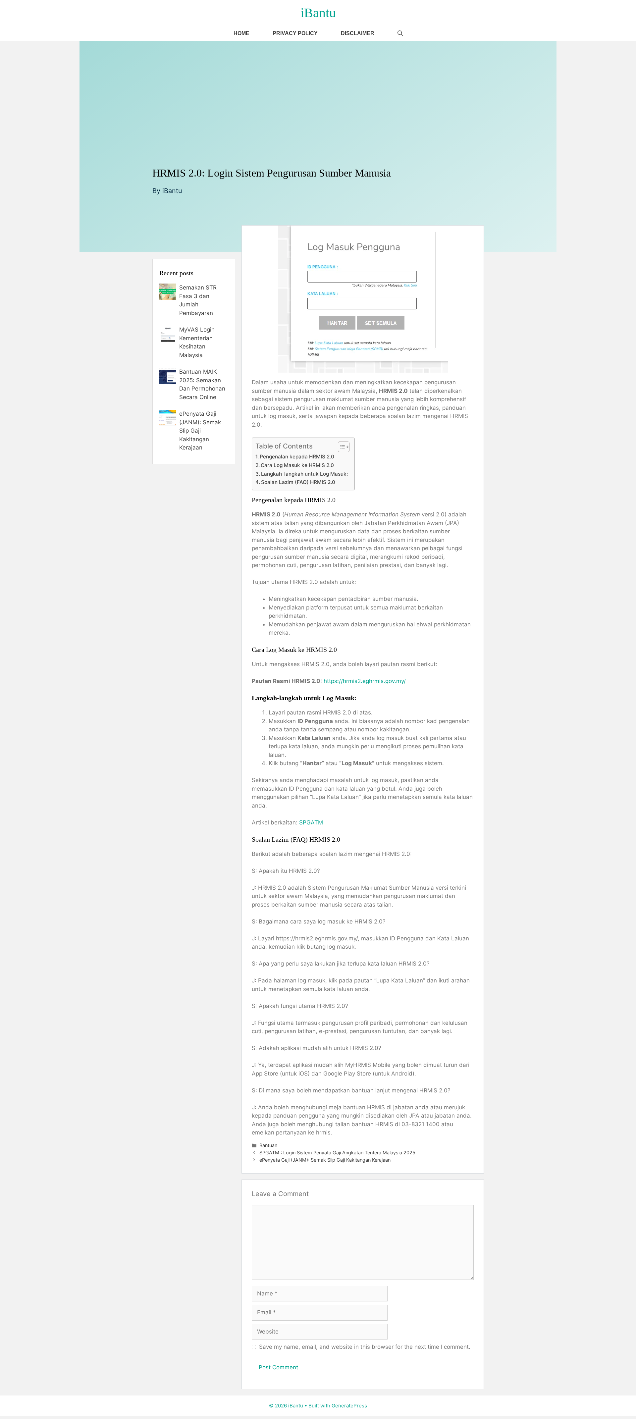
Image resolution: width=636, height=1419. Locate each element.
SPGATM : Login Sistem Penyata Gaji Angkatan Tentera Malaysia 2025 (337, 1152)
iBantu (318, 12)
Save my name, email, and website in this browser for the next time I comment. (364, 1346)
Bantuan (268, 1145)
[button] (400, 33)
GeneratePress (349, 1405)
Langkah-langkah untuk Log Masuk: (304, 474)
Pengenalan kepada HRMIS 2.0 (297, 456)
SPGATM (311, 822)
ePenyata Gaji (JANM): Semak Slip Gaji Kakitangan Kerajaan (325, 1160)
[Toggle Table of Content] (340, 446)
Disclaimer (357, 33)
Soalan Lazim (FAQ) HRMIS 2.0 (298, 482)
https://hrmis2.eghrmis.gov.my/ (365, 681)
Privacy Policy (295, 33)
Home (241, 33)
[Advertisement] (318, 117)
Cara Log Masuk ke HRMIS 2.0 (297, 465)
